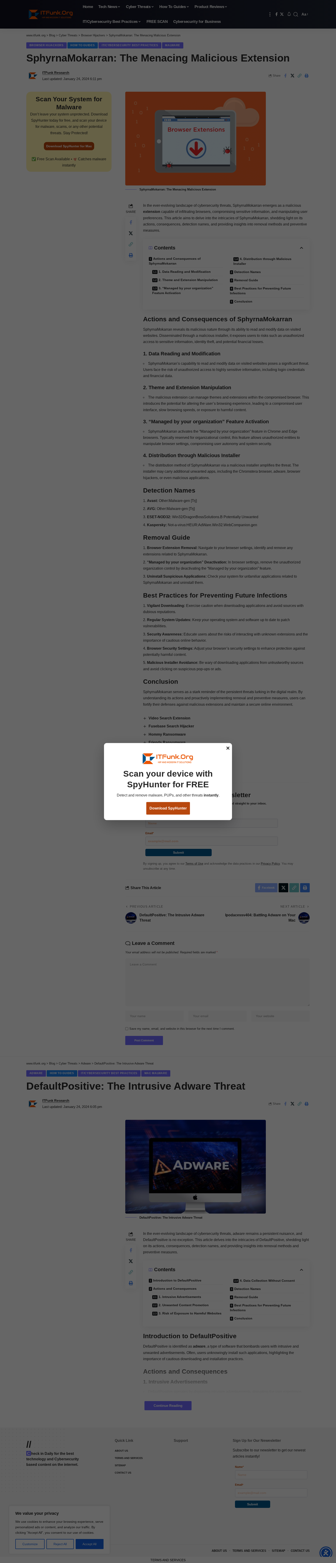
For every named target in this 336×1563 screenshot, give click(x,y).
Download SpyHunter (168, 808)
